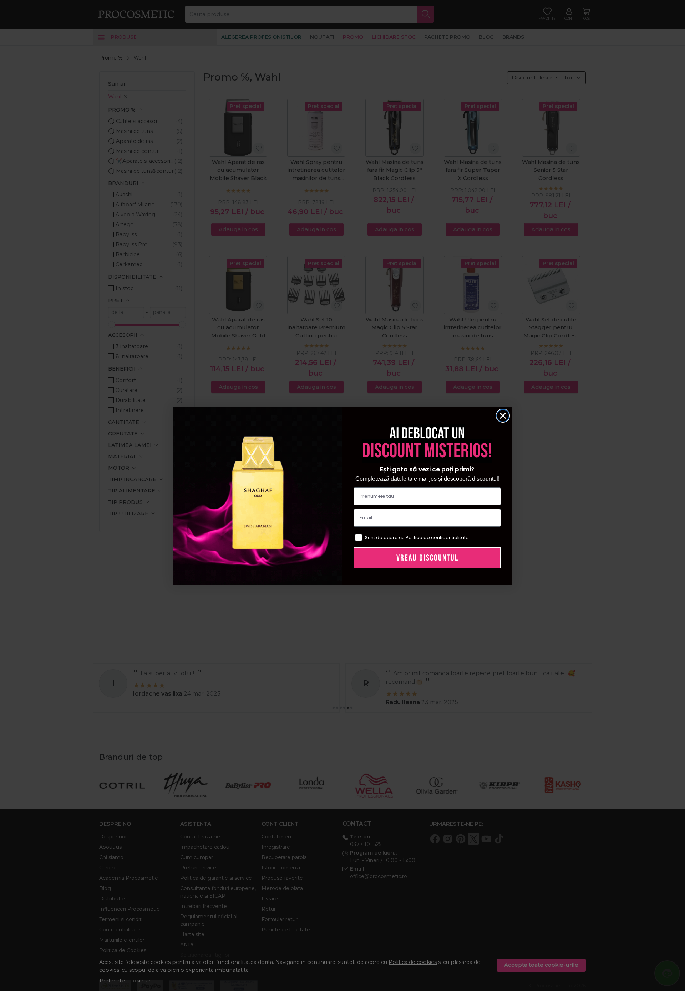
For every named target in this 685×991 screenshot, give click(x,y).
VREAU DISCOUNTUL (427, 558)
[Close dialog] (503, 415)
